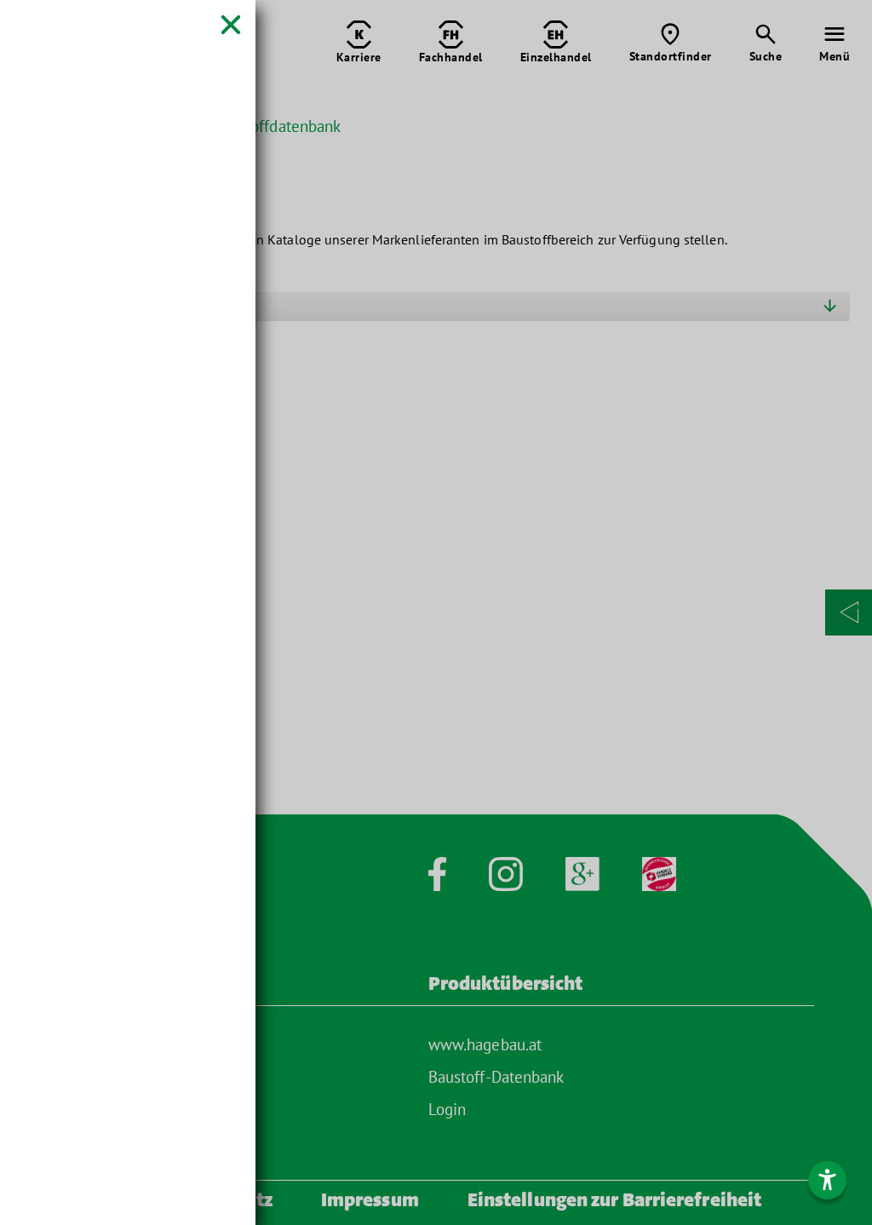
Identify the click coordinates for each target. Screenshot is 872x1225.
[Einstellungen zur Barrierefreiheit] (827, 1180)
